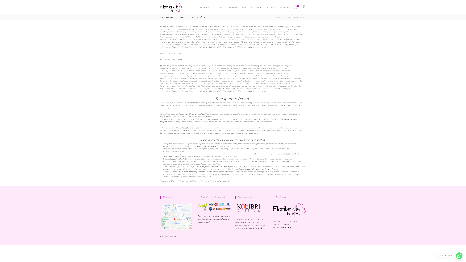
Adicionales (256, 7)
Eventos (269, 7)
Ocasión (203, 7)
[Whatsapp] (459, 255)
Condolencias (218, 7)
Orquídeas (233, 7)
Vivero (244, 7)
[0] (295, 7)
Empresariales (284, 7)
